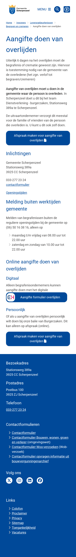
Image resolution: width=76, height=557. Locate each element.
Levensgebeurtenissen (41, 22)
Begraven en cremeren (17, 26)
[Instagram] (19, 480)
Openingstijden (16, 192)
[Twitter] (9, 480)
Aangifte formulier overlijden (40, 297)
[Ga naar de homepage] (19, 9)
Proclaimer (19, 513)
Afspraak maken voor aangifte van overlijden (38, 138)
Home (9, 22)
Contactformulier (24, 433)
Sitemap (18, 523)
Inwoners (21, 22)
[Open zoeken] (57, 9)
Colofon (17, 508)
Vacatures (19, 532)
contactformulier (17, 185)
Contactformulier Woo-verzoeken (35, 447)
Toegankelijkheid (24, 527)
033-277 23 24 (16, 410)
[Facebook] (40, 480)
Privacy (17, 518)
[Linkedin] (30, 480)
